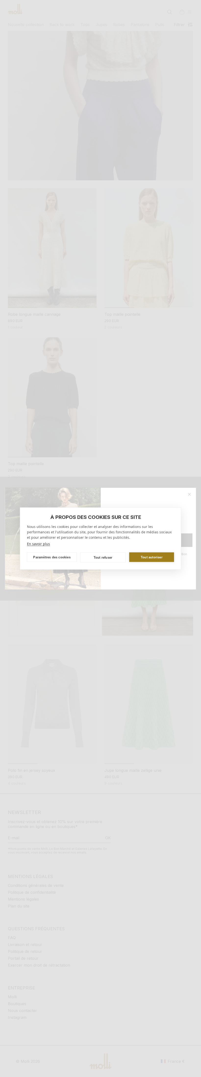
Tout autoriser (152, 557)
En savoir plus (38, 543)
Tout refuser (103, 557)
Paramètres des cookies (51, 557)
